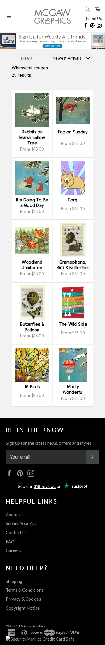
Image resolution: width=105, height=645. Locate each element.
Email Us (94, 18)
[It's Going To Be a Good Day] (32, 178)
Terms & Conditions (24, 589)
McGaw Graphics (32, 626)
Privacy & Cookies (23, 599)
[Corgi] (73, 178)
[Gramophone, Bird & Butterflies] (73, 240)
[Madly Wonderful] (73, 365)
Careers (13, 550)
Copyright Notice (23, 608)
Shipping (14, 581)
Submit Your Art (21, 523)
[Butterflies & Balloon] (32, 302)
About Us (15, 514)
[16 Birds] (32, 365)
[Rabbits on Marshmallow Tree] (32, 110)
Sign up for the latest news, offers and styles (49, 443)
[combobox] (71, 58)
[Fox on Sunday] (73, 110)
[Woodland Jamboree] (32, 240)
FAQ (10, 541)
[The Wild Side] (73, 302)
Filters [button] (26, 58)
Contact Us (16, 532)
